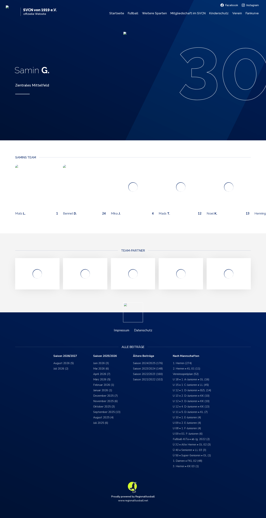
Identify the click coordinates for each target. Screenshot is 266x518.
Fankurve (252, 13)
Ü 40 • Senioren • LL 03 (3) (189, 450)
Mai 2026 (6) (101, 368)
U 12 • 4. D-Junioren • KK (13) (191, 406)
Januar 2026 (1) (102, 390)
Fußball (133, 13)
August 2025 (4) (103, 417)
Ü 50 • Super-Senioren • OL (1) (192, 455)
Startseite (116, 13)
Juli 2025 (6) (100, 423)
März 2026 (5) (102, 379)
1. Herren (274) (182, 363)
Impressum (121, 330)
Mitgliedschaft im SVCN (188, 13)
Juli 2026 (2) (60, 368)
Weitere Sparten (154, 13)
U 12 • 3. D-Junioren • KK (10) (191, 401)
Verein (237, 13)
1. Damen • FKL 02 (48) (187, 461)
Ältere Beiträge (143, 356)
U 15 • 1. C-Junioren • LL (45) (191, 385)
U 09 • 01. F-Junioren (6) (188, 434)
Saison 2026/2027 (65, 356)
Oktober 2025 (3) (104, 406)
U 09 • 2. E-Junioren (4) (187, 423)
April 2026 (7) (101, 374)
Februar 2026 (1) (103, 385)
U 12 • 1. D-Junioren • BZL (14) (192, 390)
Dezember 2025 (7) (105, 396)
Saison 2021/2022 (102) (148, 379)
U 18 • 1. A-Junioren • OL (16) (191, 379)
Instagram (252, 5)
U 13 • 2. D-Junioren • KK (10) (191, 396)
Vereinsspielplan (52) (186, 374)
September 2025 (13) (107, 412)
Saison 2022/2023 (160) (148, 374)
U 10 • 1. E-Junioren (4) (187, 417)
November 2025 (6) (105, 401)
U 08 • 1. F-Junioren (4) (187, 428)
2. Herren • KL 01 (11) (186, 368)
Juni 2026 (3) (101, 363)
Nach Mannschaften (186, 356)
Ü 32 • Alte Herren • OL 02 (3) (192, 444)
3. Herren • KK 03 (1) (186, 466)
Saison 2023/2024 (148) (148, 368)
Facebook (231, 5)
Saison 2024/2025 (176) (148, 363)
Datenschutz (143, 330)
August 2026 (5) (63, 363)
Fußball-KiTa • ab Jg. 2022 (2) (191, 439)
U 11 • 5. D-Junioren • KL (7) (190, 412)
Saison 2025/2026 (105, 356)
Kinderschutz (219, 13)
